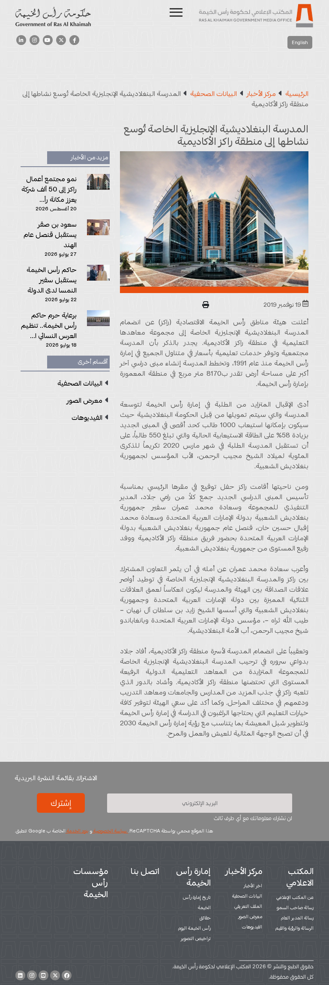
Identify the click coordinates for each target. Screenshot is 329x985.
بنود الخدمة (77, 831)
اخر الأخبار (253, 886)
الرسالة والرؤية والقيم (294, 928)
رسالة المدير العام (297, 918)
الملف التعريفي (248, 906)
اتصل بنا (145, 871)
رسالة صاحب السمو (295, 907)
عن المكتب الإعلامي (295, 897)
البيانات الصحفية (247, 896)
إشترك (61, 803)
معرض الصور (250, 916)
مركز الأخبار (243, 871)
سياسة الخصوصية (110, 831)
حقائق (205, 918)
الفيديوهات (252, 927)
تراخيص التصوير (196, 938)
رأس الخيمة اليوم (194, 928)
